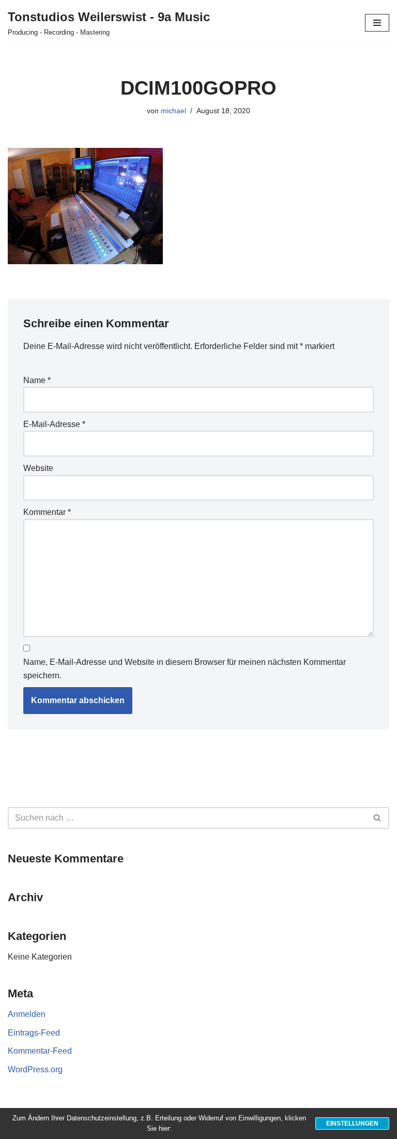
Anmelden (26, 1014)
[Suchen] (377, 818)
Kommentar (47, 512)
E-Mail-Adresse (54, 424)
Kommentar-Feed (40, 1050)
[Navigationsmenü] (377, 23)
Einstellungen (352, 1123)
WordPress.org (35, 1069)
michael (173, 111)
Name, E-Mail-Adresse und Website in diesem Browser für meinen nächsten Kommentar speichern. (184, 669)
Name (37, 380)
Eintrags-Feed (34, 1032)
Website (38, 468)
